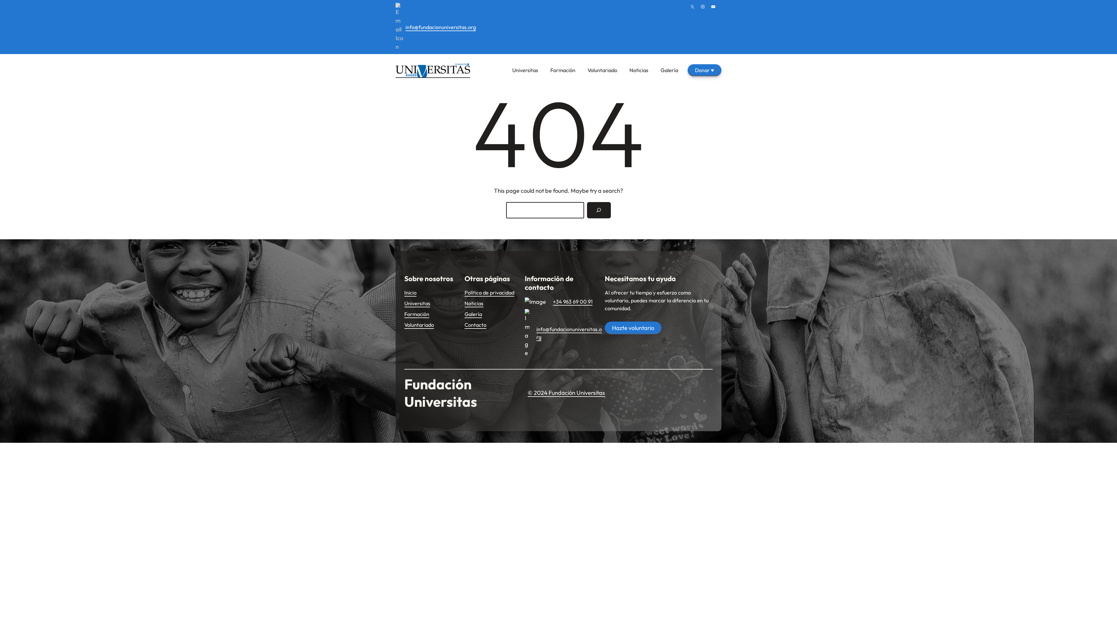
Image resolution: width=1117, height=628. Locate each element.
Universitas (417, 303)
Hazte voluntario (633, 327)
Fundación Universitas (440, 392)
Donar (704, 70)
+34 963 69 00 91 (573, 301)
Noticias (474, 303)
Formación (416, 314)
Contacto (475, 325)
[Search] (599, 210)
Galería (473, 314)
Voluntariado (419, 325)
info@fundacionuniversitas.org (440, 27)
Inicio (410, 292)
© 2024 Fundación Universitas (566, 392)
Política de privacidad (489, 292)
